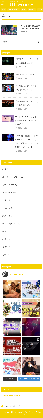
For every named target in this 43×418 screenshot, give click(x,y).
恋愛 (23, 9)
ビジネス (32, 9)
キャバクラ (9, 192)
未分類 (6, 247)
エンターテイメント (13, 177)
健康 (5, 231)
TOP (3, 9)
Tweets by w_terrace (11, 395)
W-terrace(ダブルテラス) (24, 412)
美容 (6, 255)
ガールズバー (9, 184)
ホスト (7, 216)
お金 (5, 169)
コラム (7, 200)
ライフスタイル (13, 9)
